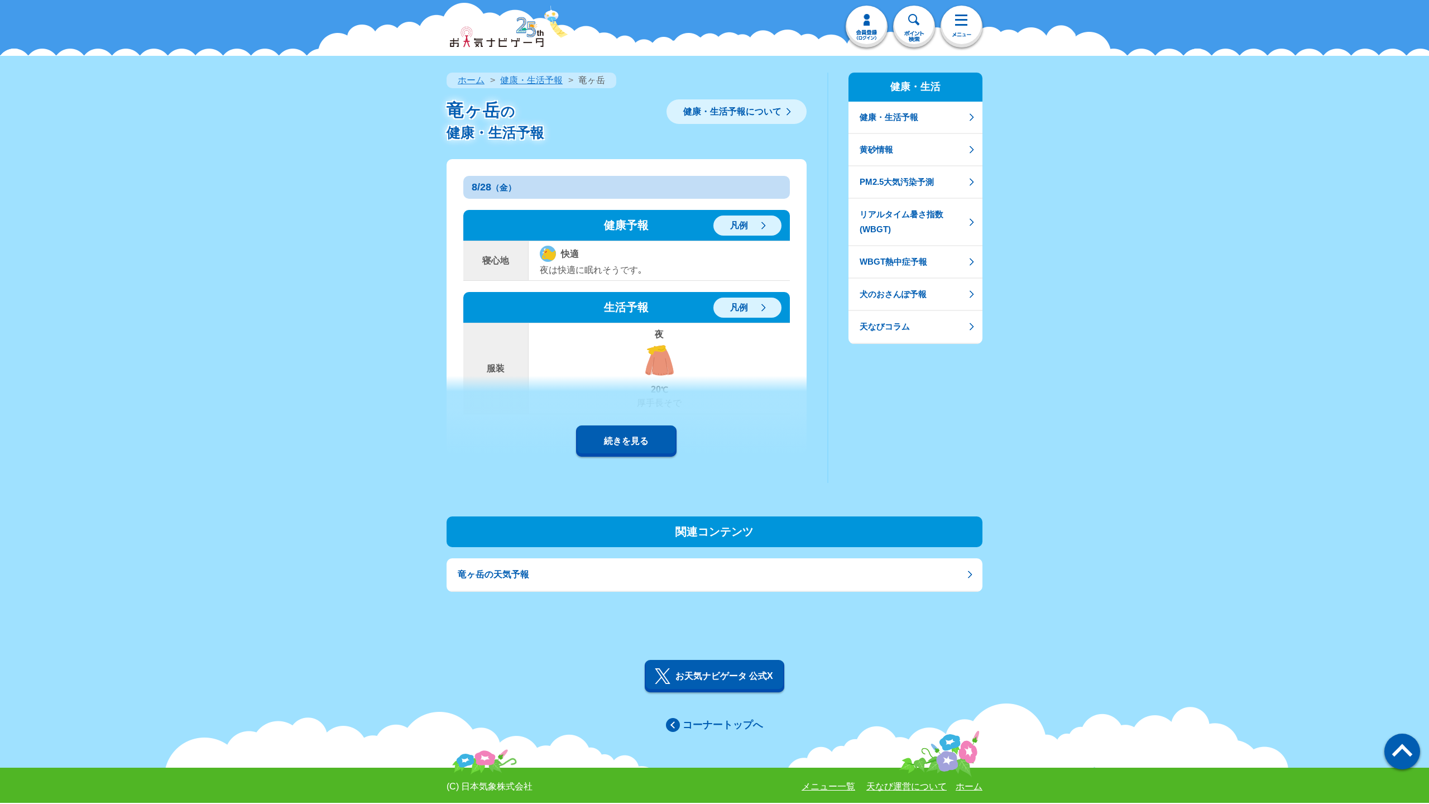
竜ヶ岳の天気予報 (493, 574)
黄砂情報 (876, 149)
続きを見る (626, 441)
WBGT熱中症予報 (893, 261)
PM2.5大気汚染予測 (897, 181)
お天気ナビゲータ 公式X (724, 676)
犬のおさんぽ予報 (893, 294)
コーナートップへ (723, 724)
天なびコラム (885, 326)
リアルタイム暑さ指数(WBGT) (901, 221)
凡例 (739, 225)
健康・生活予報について (732, 111)
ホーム (471, 80)
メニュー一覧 (828, 786)
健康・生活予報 (531, 80)
